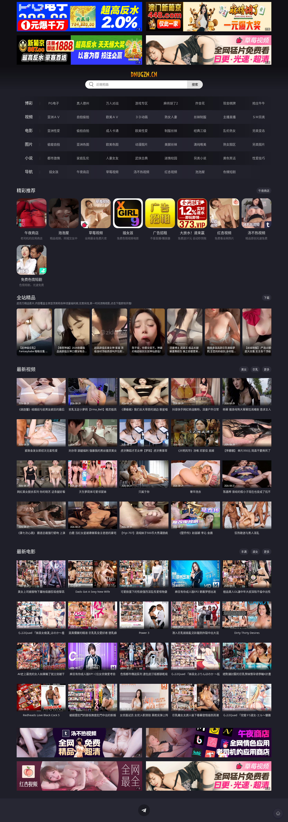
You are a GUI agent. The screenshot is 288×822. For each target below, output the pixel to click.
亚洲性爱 (53, 131)
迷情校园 (171, 158)
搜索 (195, 84)
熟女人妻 (171, 117)
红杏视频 (171, 172)
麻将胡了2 (171, 103)
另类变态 (258, 131)
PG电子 (53, 103)
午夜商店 (83, 172)
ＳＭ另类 (258, 117)
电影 (29, 130)
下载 (266, 297)
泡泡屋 (200, 172)
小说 (29, 158)
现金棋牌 (229, 103)
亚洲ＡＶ (53, 117)
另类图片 (258, 144)
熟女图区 (229, 144)
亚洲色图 (83, 144)
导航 (29, 171)
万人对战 (112, 103)
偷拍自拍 (83, 131)
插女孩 (53, 172)
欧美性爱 (141, 131)
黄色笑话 (229, 158)
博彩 (29, 103)
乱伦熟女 (229, 131)
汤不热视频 (141, 172)
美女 (244, 369)
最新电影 (26, 551)
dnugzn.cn (144, 74)
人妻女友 (112, 158)
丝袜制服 (200, 117)
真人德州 (83, 103)
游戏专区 (141, 103)
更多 (266, 369)
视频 (29, 117)
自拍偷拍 (83, 117)
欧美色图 (112, 144)
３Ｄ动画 (141, 117)
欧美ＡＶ (112, 117)
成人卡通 (112, 131)
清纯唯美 (200, 144)
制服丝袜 (171, 131)
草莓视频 (112, 172)
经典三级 (200, 131)
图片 (29, 144)
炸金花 (200, 103)
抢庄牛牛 (258, 103)
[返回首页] (278, 813)
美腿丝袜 (171, 144)
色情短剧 (229, 172)
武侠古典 (141, 158)
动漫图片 (141, 144)
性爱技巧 (258, 158)
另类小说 (200, 158)
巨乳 (255, 369)
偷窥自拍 (53, 144)
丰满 (244, 551)
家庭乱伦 (83, 158)
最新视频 (26, 369)
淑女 (255, 551)
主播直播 (229, 117)
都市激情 (53, 158)
